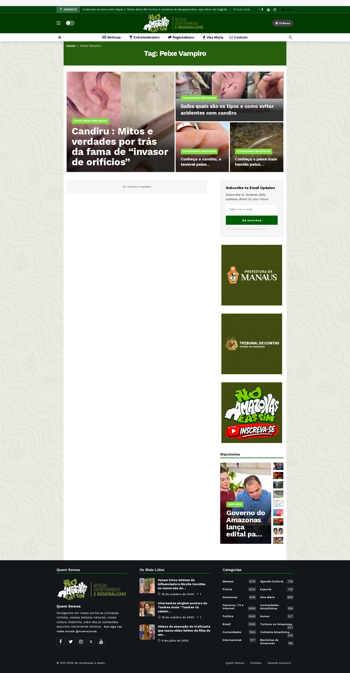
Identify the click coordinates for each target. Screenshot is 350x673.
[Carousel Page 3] (278, 484)
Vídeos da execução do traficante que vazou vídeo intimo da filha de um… (184, 630)
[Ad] (251, 275)
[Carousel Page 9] (278, 540)
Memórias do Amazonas (276, 641)
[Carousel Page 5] (278, 503)
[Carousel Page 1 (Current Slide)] (278, 466)
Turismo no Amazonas (276, 624)
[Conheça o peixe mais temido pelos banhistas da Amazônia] (256, 147)
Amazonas (239, 597)
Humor (276, 616)
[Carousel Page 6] (278, 512)
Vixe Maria (276, 597)
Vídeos (284, 23)
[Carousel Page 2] (278, 475)
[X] (91, 641)
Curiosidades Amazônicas (276, 606)
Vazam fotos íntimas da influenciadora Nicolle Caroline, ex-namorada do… (182, 584)
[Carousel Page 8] (278, 531)
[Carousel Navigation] (263, 9)
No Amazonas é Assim (90, 662)
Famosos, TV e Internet (239, 606)
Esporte (276, 589)
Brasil (239, 624)
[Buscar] (290, 37)
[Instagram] (274, 9)
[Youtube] (101, 641)
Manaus (239, 581)
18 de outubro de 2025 (178, 594)
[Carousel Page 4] (278, 494)
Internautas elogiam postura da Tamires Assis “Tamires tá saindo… (182, 607)
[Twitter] (71, 641)
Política (239, 616)
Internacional (239, 640)
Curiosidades (239, 632)
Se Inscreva (251, 220)
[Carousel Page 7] (278, 522)
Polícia (239, 589)
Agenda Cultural (276, 581)
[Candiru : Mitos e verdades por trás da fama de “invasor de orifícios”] (121, 122)
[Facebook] (61, 641)
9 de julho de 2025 (175, 640)
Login (289, 9)
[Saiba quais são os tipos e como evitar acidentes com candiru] (230, 96)
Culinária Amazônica (276, 632)
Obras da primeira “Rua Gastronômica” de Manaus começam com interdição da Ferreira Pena (142, 9)
